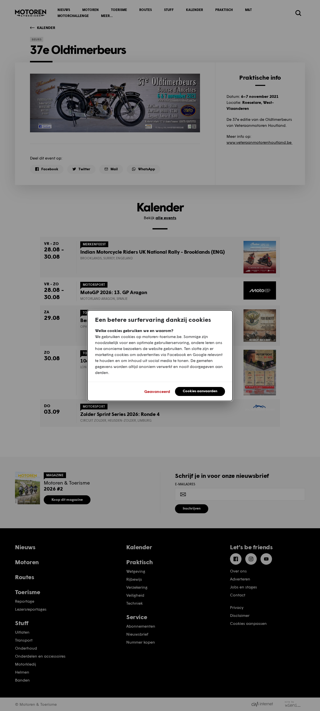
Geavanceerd (157, 391)
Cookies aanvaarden (200, 391)
